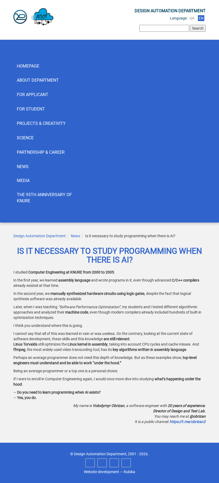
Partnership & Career (41, 152)
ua (192, 18)
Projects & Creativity (41, 123)
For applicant (32, 94)
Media (23, 180)
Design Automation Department (39, 236)
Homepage (28, 66)
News (23, 166)
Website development (101, 472)
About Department (38, 80)
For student (31, 109)
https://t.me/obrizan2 (188, 421)
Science (25, 137)
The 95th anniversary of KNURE (44, 197)
